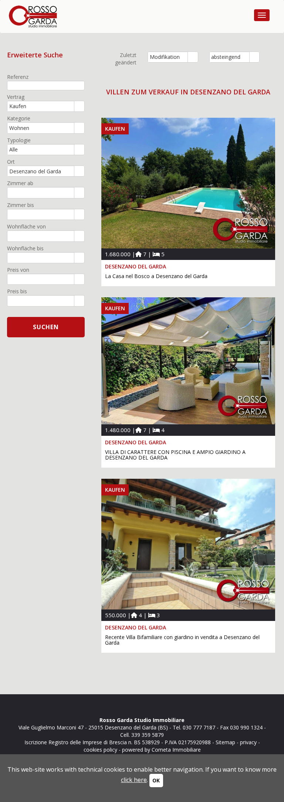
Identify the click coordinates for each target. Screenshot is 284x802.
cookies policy (100, 749)
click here (134, 780)
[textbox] (45, 85)
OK (156, 780)
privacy (248, 742)
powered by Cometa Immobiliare (161, 749)
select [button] (193, 57)
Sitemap (225, 742)
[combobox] (168, 57)
